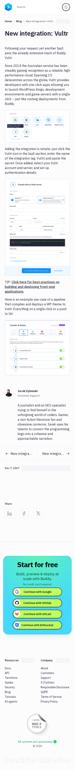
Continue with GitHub (37, 603)
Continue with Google (37, 592)
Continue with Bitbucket (37, 625)
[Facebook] (24, 513)
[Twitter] (38, 513)
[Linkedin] (9, 513)
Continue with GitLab (37, 614)
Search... (23, 7)
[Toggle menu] (66, 7)
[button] (37, 126)
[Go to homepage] (8, 7)
